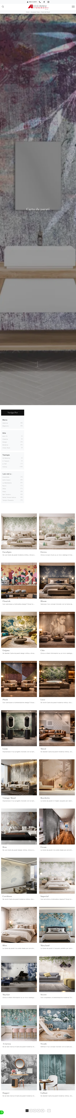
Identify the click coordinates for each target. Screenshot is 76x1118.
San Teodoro (7, 494)
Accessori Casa (35, 12)
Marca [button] (5, 420)
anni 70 (5, 436)
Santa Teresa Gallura (9, 497)
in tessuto (6, 461)
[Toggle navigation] (73, 7)
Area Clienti (33, 2)
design (5, 442)
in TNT (5, 464)
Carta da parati (45, 12)
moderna (5, 445)
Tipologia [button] (6, 455)
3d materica (6, 458)
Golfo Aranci (6, 480)
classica (5, 439)
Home (27, 12)
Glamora (5, 423)
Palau (4, 491)
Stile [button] (4, 433)
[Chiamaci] (40, 2)
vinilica (5, 467)
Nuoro (4, 486)
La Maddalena (7, 483)
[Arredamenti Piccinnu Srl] (38, 7)
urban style (6, 448)
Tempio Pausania (8, 500)
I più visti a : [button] (7, 474)
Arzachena (6, 477)
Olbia (4, 488)
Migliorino (6, 426)
